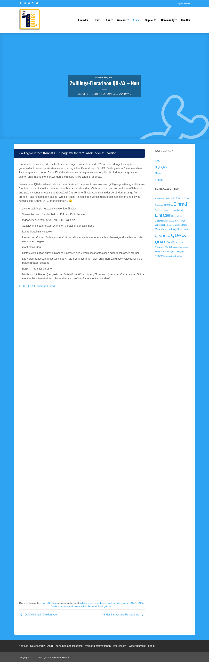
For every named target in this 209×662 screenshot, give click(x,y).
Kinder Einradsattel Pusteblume (121, 614)
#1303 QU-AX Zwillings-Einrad (37, 286)
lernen (169, 225)
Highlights (101, 77)
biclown (83, 603)
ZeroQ (174, 256)
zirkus (84, 606)
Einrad (108, 603)
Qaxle (168, 236)
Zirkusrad (92, 606)
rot (163, 247)
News (136, 20)
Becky (186, 198)
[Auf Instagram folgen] (25, 3)
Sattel (168, 247)
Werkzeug (166, 256)
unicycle (171, 251)
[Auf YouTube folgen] (37, 3)
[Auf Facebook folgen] (20, 3)
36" (173, 197)
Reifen (158, 247)
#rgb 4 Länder (164, 198)
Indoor (171, 221)
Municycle (165, 229)
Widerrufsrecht (137, 646)
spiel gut (158, 252)
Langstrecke (161, 225)
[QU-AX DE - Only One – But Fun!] (35, 20)
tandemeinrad (66, 606)
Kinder (182, 220)
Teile (97, 20)
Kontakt (23, 646)
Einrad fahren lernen (163, 210)
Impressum (119, 646)
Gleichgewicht (161, 221)
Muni (157, 229)
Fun (108, 20)
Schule (185, 247)
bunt (166, 205)
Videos (159, 179)
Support (150, 20)
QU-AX (133, 603)
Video (158, 255)
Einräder (83, 20)
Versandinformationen (98, 646)
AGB (50, 646)
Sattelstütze (177, 247)
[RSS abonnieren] (33, 3)
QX (168, 242)
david (127, 94)
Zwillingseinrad (105, 606)
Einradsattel (177, 210)
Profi (185, 229)
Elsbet (173, 216)
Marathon (177, 225)
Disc (171, 205)
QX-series (177, 242)
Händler (185, 20)
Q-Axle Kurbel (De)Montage (40, 614)
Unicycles (180, 251)
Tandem (55, 606)
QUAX (141, 603)
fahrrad (125, 603)
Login (151, 646)
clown (90, 603)
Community (168, 20)
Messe (185, 225)
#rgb (157, 198)
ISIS (177, 221)
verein (77, 606)
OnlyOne (176, 229)
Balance (179, 198)
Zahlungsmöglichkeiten (69, 646)
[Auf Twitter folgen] (29, 3)
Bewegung (159, 205)
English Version (183, 3)
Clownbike (99, 603)
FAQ (157, 161)
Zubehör (122, 20)
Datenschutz (37, 646)
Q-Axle (160, 236)
